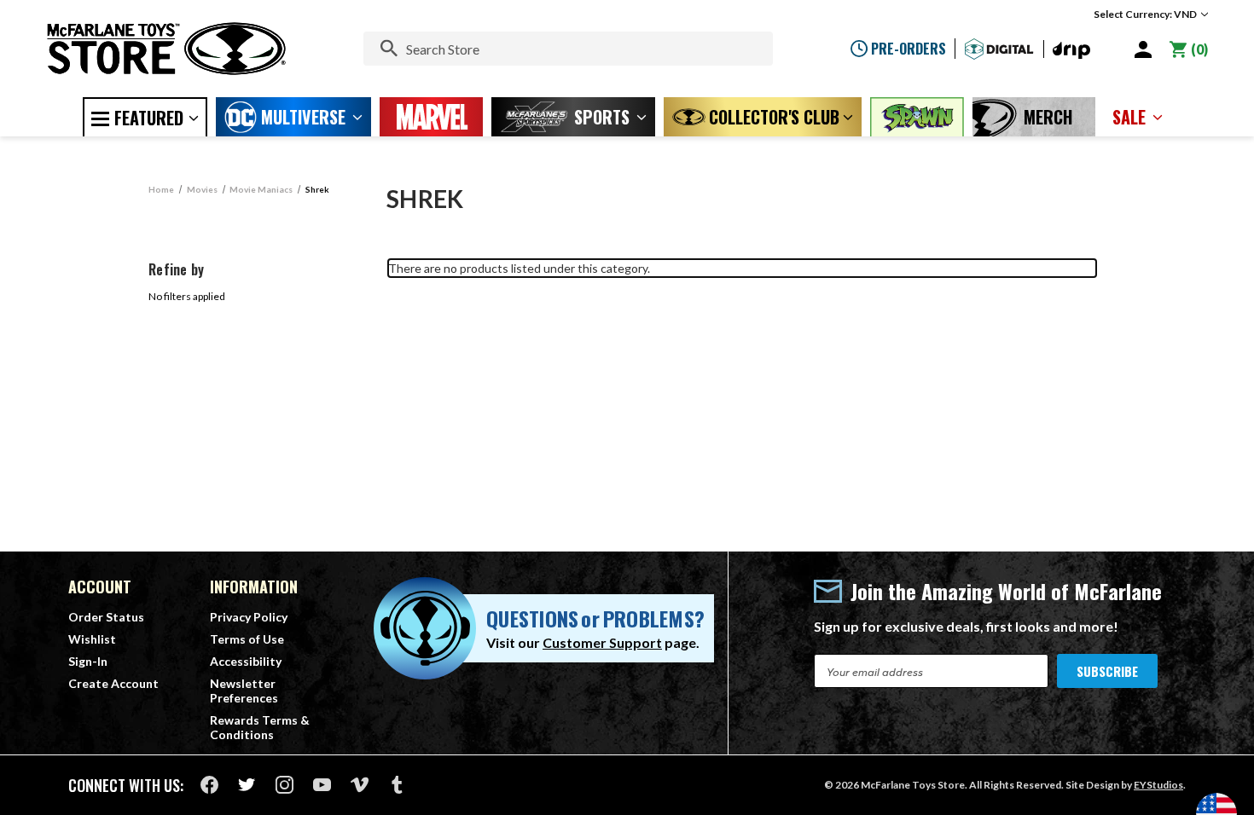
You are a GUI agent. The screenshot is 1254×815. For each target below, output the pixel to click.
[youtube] (322, 785)
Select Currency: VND (1146, 14)
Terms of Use (247, 639)
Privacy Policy (248, 617)
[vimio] (360, 785)
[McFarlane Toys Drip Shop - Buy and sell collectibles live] (1071, 51)
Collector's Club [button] (774, 117)
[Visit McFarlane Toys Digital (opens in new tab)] (999, 49)
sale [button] (1129, 117)
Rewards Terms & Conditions (260, 727)
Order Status (106, 617)
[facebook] (209, 785)
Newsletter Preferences (244, 690)
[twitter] (247, 785)
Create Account (113, 683)
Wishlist (92, 639)
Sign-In (87, 661)
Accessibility (246, 661)
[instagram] (284, 785)
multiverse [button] (303, 117)
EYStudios (1158, 784)
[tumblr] (397, 785)
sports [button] (602, 117)
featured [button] (148, 117)
